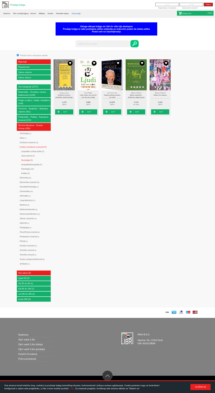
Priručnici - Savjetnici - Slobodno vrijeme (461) (33, 110)
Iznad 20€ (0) (24, 299)
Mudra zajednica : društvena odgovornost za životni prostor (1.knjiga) (136, 97)
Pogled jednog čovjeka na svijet (112, 96)
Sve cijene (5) (24, 273)
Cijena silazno (24, 77)
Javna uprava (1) (28, 156)
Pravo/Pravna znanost (29, 232)
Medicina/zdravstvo (28, 209)
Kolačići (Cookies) (27, 354)
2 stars (62, 87)
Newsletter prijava (62, 13)
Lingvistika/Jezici (27, 200)
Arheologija (25, 133)
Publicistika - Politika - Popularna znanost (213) (33, 118)
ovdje (71, 388)
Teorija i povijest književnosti (32, 259)
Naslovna (6, 13)
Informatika (25, 196)
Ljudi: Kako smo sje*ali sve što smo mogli (88, 96)
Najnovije (22, 62)
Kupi (65, 112)
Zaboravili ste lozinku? (190, 8)
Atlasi (23, 138)
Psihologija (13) (27, 169)
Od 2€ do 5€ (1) (25, 283)
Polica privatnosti (27, 359)
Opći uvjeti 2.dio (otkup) (30, 344)
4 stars (68, 87)
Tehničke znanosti (28, 250)
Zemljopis (25, 264)
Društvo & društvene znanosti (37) (33, 147)
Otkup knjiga (76, 13)
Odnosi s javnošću (28, 218)
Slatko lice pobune (160, 95)
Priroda (24, 241)
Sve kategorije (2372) (28, 86)
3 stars (65, 87)
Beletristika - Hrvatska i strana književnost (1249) (32, 93)
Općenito (24, 223)
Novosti (33, 13)
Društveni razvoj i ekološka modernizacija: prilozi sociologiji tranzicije (64, 97)
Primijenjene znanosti (29, 237)
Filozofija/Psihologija (29, 187)
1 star (59, 87)
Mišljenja (42, 13)
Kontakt (50, 13)
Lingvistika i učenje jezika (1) (32, 151)
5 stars (71, 87)
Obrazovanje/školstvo (30, 214)
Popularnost (23, 67)
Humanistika (26, 191)
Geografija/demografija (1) (31, 165)
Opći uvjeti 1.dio (26, 339)
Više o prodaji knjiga (20, 13)
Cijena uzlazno (25, 72)
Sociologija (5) (27, 160)
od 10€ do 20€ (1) (26, 294)
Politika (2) (25, 173)
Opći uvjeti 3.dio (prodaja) (31, 349)
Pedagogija (25, 228)
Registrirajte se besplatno (167, 8)
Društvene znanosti (29, 142)
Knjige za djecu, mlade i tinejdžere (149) (34, 101)
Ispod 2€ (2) (24, 278)
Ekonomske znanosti (29, 182)
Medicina (24, 205)
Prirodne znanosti (28, 246)
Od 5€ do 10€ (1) (26, 288)
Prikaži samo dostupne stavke (34, 55)
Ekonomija (25, 178)
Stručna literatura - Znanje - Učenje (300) (31, 126)
